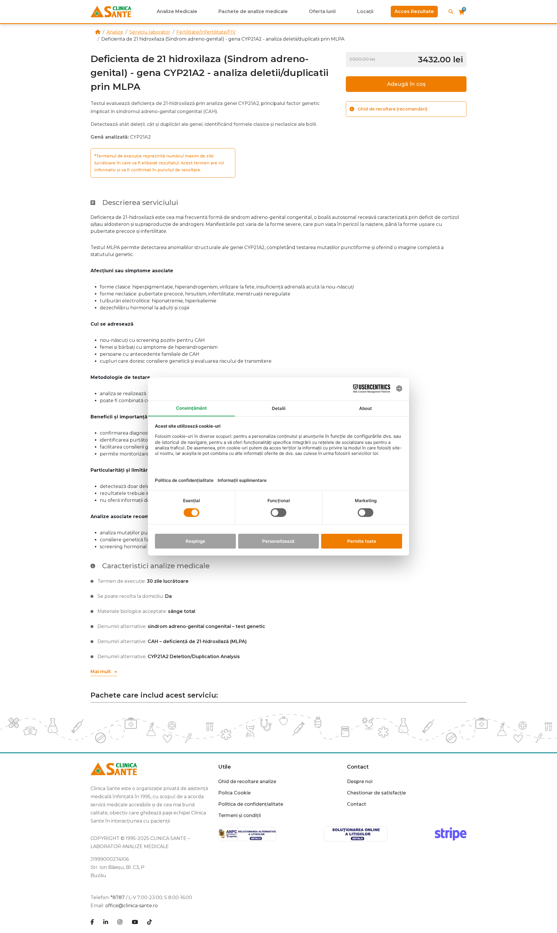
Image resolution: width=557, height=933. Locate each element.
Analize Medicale (177, 11)
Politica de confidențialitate (250, 804)
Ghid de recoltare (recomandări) (392, 109)
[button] (104, 672)
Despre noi (359, 781)
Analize (114, 32)
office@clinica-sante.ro (131, 905)
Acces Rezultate (414, 11)
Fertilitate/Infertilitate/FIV (206, 32)
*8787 (118, 897)
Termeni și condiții (239, 815)
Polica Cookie (234, 793)
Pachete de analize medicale (253, 11)
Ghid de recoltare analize (247, 781)
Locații (365, 11)
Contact (356, 804)
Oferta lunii (322, 11)
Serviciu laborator (149, 32)
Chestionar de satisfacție (376, 793)
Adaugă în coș (406, 84)
